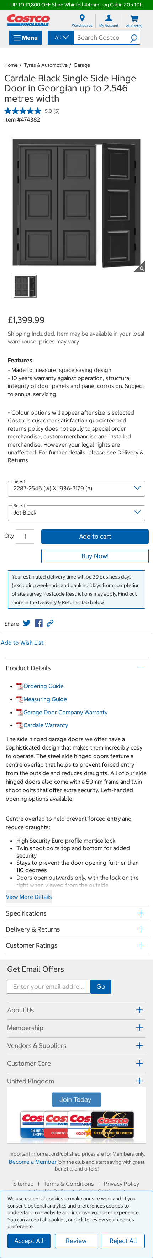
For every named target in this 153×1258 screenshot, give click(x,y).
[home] (28, 20)
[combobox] (60, 37)
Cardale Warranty (45, 725)
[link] (26, 623)
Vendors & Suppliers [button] (37, 1045)
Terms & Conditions (68, 1183)
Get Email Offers (35, 969)
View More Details (29, 896)
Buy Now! (95, 556)
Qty (9, 535)
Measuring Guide (45, 699)
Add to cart (95, 536)
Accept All (29, 1241)
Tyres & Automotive (46, 65)
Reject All (123, 1241)
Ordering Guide (43, 685)
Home (11, 65)
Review (76, 1241)
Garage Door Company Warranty (65, 712)
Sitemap (23, 1183)
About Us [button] (20, 1010)
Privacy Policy (121, 1183)
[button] (135, 37)
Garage (82, 65)
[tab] (76, 1010)
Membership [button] (25, 1028)
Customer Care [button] (29, 1063)
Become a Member (33, 1161)
